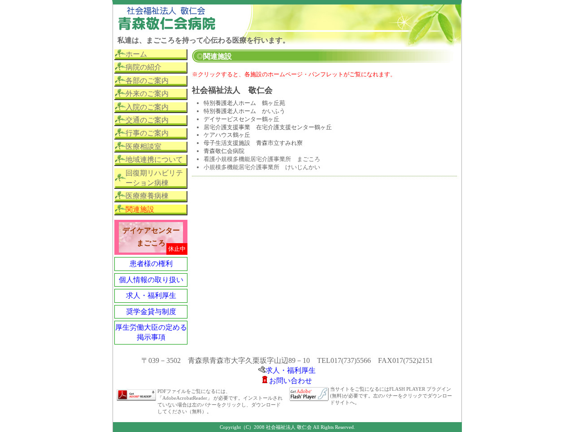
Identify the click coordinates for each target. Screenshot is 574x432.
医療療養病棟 (147, 196)
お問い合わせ (290, 380)
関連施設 (140, 209)
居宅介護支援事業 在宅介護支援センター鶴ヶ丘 (268, 127)
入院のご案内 (147, 107)
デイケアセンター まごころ (151, 237)
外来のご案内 (147, 93)
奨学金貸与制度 (151, 311)
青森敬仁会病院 (224, 151)
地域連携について (154, 159)
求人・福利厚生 (151, 295)
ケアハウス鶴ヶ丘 (227, 134)
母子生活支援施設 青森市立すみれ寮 (253, 143)
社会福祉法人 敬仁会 (232, 90)
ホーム (136, 54)
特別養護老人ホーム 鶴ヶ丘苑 (244, 103)
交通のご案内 (147, 120)
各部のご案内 (147, 80)
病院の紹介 (143, 67)
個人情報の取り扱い (151, 280)
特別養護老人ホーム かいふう (244, 111)
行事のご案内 (147, 133)
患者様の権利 (151, 263)
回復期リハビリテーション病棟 (154, 178)
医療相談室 (143, 146)
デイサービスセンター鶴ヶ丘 (241, 119)
